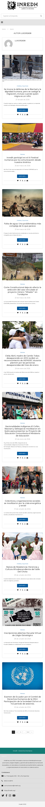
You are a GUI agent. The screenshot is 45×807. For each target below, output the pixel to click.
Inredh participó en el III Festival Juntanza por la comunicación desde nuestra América (22, 159)
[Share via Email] (27, 114)
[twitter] (4, 796)
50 (28, 732)
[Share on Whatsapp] (25, 114)
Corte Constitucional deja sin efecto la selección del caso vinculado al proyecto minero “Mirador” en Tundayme (22, 291)
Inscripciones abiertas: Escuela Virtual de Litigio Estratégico (22, 634)
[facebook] (7, 796)
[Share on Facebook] (20, 114)
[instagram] (11, 796)
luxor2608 (20, 41)
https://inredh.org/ (9, 790)
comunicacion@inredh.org (12, 785)
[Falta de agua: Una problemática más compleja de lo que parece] (22, 203)
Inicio (4, 29)
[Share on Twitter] (22, 114)
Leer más (22, 110)
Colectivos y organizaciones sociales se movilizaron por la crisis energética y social (22, 503)
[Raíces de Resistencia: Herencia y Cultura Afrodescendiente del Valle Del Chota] (22, 546)
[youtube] (14, 796)
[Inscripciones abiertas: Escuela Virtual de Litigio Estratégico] (22, 612)
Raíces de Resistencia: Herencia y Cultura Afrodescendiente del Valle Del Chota (22, 569)
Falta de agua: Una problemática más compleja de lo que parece (22, 225)
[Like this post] (18, 114)
